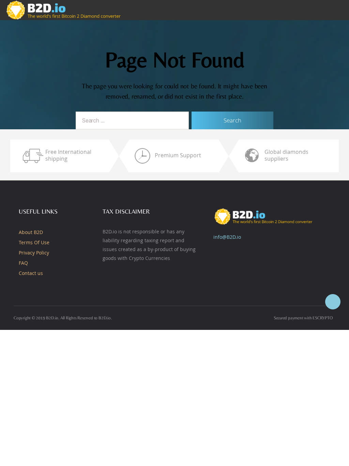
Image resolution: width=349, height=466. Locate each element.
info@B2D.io (227, 237)
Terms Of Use (34, 242)
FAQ (23, 263)
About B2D (31, 232)
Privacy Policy (34, 252)
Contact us (31, 273)
